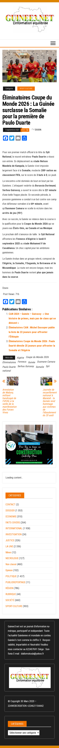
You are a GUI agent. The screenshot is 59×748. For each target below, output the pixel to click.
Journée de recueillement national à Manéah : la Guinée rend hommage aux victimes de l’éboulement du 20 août (50, 402)
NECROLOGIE (12, 558)
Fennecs (22, 361)
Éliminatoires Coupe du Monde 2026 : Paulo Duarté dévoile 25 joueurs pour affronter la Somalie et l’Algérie (32, 346)
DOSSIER (10, 510)
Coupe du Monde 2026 (37, 357)
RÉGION (9, 588)
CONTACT (10, 504)
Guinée (31, 362)
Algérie (20, 357)
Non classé (11, 564)
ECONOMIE (11, 516)
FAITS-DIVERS (13, 522)
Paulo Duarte (9, 366)
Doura (38, 129)
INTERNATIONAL (14, 528)
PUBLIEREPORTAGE (15, 582)
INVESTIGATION (14, 534)
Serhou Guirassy (25, 366)
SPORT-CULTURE (26, 88)
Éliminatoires (9, 362)
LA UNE (9, 546)
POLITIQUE (11, 576)
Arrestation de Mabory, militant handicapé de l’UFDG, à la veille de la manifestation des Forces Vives (9, 401)
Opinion (9, 570)
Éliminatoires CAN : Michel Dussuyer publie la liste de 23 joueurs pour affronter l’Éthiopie (32, 332)
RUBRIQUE (11, 594)
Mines (8, 552)
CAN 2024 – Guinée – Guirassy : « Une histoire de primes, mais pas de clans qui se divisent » (32, 318)
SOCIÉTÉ (10, 600)
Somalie (40, 366)
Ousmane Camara (46, 361)
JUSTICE (10, 540)
